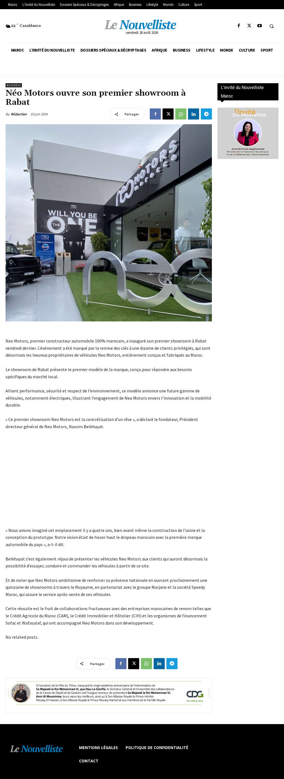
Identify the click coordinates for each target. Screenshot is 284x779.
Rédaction (19, 114)
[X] (249, 26)
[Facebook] (239, 26)
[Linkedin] (193, 114)
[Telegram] (206, 114)
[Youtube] (259, 26)
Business (14, 85)
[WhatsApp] (180, 114)
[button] (271, 26)
